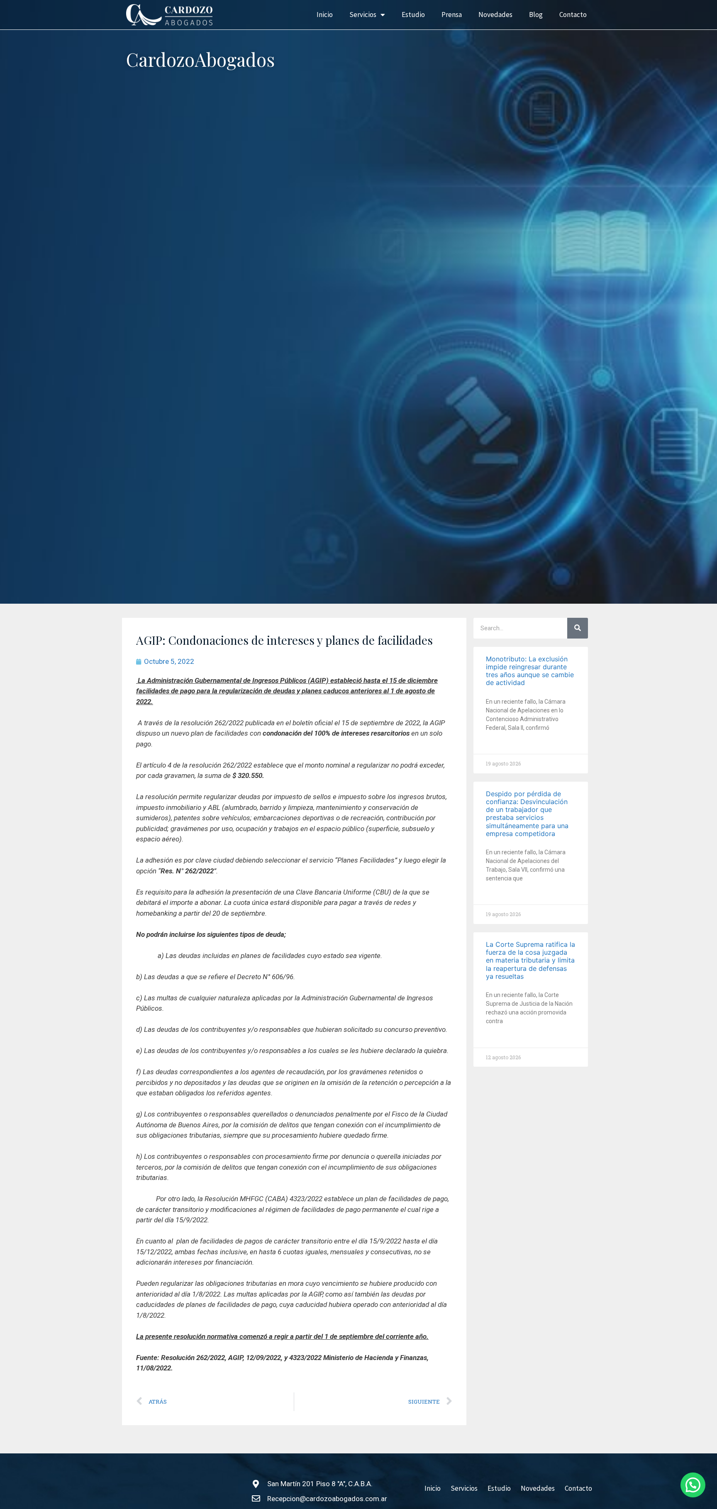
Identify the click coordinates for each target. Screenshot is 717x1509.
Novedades (495, 14)
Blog (536, 14)
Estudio (413, 14)
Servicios (362, 14)
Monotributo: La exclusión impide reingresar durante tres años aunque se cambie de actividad (530, 671)
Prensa (451, 14)
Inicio (325, 14)
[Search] (577, 628)
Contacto (573, 14)
